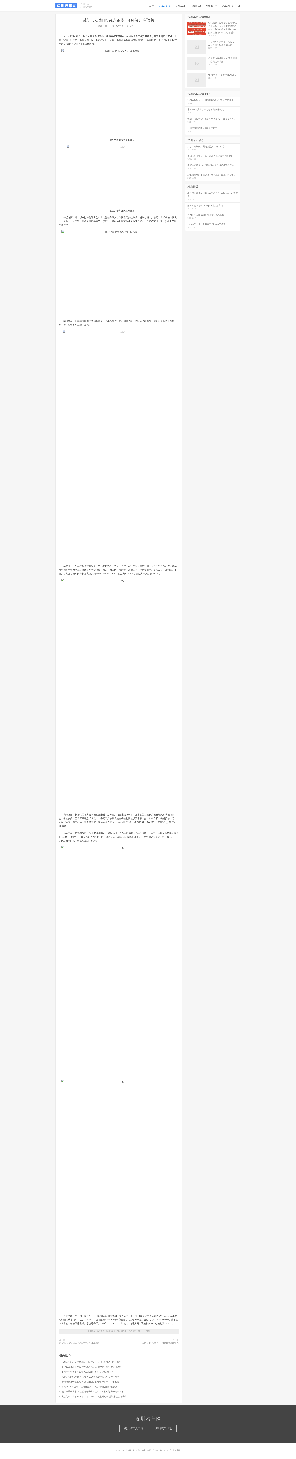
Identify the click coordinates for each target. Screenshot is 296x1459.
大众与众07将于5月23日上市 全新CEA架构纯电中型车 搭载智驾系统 (94, 1396)
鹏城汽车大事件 (133, 1428)
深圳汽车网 (66, 5)
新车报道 (164, 6)
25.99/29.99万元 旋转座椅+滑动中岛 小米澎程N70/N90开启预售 (91, 1362)
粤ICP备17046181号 (163, 1450)
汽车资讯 (227, 6)
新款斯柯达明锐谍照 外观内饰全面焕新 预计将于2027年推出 (90, 1382)
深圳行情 (211, 6)
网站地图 (176, 1450)
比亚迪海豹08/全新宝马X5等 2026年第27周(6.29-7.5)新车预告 (91, 1377)
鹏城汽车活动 (163, 1428)
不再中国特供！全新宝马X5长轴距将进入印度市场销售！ (89, 1372)
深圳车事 (180, 6)
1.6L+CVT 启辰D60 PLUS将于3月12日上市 (79, 1343)
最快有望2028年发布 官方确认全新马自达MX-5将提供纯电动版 (91, 1367)
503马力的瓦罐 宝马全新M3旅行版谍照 (160, 1343)
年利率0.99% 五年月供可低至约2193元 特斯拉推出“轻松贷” (90, 1387)
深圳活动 (196, 6)
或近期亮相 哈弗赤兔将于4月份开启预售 (118, 20)
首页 (151, 6)
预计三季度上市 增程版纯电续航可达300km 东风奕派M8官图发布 (92, 1391)
